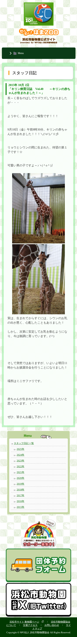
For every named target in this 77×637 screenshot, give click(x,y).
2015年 (20, 507)
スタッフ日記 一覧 (24, 443)
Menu (21, 53)
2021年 (20, 472)
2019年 (20, 483)
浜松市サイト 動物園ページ (24, 621)
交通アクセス (30, 625)
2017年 (20, 495)
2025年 (20, 449)
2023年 (20, 460)
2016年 (20, 501)
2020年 (20, 478)
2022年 (20, 466)
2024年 (20, 454)
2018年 (20, 489)
